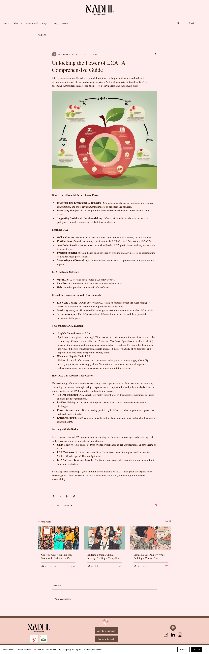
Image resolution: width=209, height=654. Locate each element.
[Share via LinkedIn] (67, 496)
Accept (197, 649)
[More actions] (155, 54)
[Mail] (166, 635)
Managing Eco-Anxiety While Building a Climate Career (149, 556)
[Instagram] (180, 634)
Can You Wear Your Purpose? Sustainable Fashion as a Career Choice (57, 556)
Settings (183, 649)
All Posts (42, 34)
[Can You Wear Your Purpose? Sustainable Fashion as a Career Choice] (58, 538)
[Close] (205, 649)
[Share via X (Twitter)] (60, 496)
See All (168, 521)
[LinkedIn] (173, 634)
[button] (32, 23)
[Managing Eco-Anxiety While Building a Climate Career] (150, 538)
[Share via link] (74, 496)
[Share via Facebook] (53, 496)
